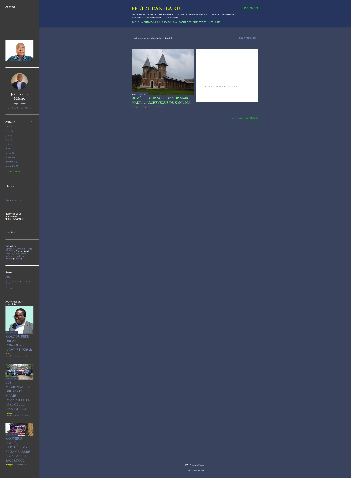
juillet (9, 131)
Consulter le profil (20, 108)
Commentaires (16, 219)
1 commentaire (20, 465)
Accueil (136, 22)
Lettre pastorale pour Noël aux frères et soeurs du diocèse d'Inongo (226, 75)
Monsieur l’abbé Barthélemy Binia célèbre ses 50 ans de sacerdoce (17, 449)
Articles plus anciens (245, 118)
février (9, 153)
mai (8, 140)
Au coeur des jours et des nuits (194, 22)
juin (8, 135)
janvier (9, 157)
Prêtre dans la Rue (157, 8)
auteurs (17, 258)
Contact (147, 22)
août (8, 126)
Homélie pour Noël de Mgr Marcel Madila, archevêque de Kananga (162, 100)
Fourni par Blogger (197, 465)
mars (9, 148)
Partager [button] (135, 107)
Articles (13, 216)
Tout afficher (247, 38)
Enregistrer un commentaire (152, 107)
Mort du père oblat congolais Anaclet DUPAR (18, 343)
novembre (11, 166)
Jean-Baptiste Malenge (19, 96)
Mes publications (163, 22)
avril (8, 144)
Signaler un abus (14, 200)
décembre (11, 162)
